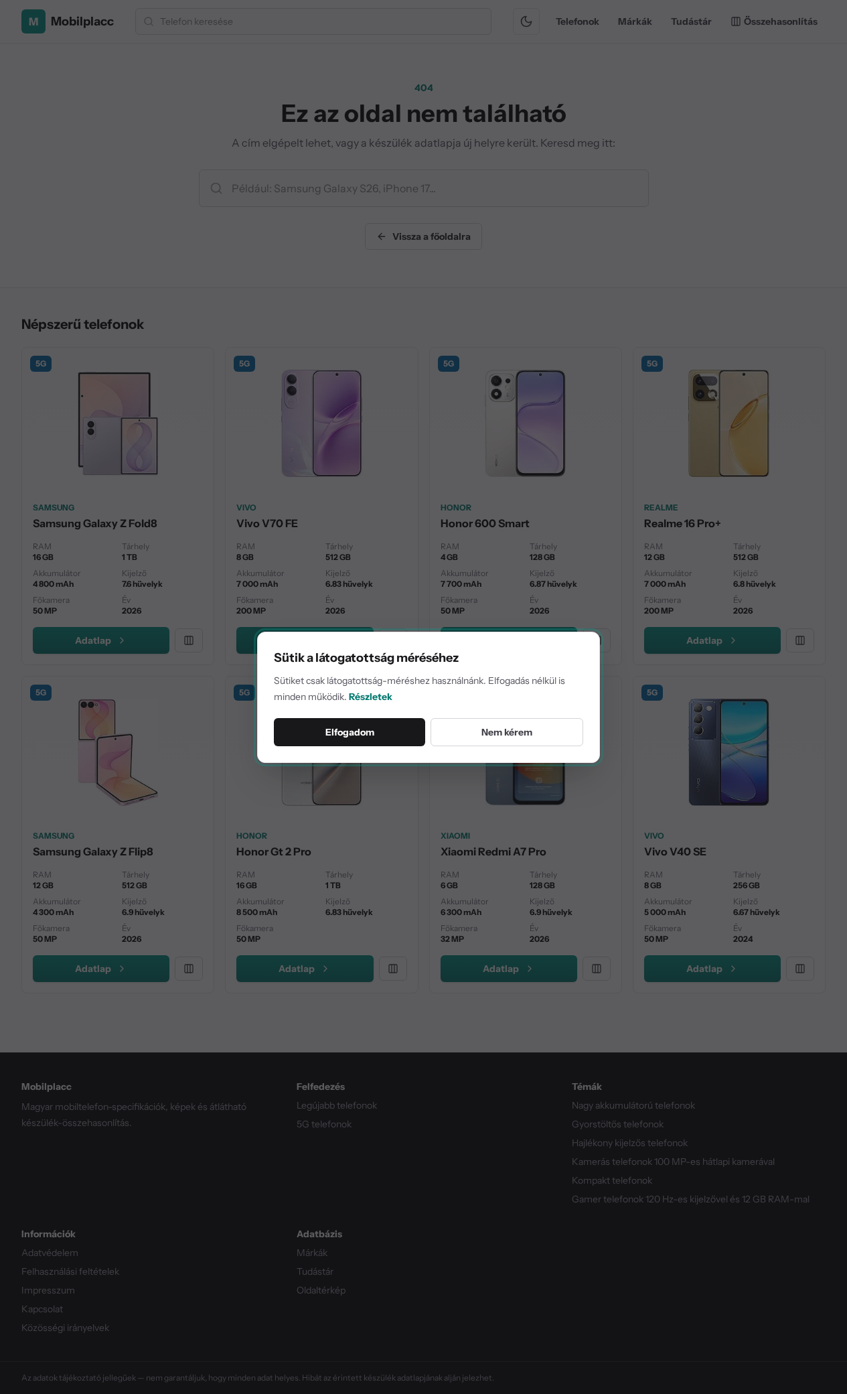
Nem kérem (506, 732)
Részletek (370, 697)
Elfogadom (349, 732)
